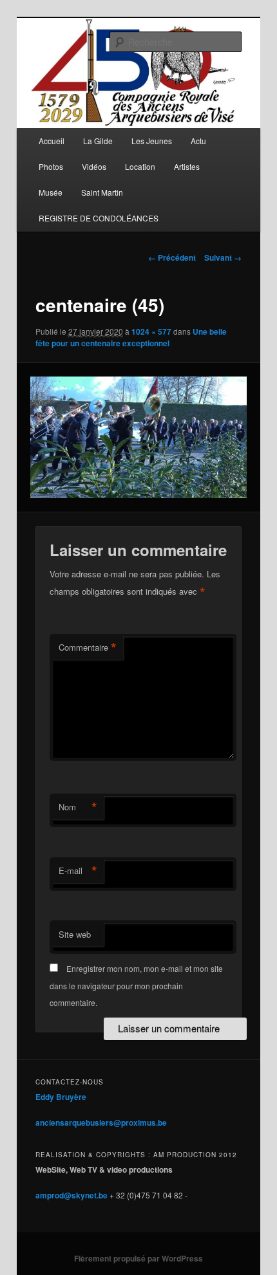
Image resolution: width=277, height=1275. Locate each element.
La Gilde (98, 140)
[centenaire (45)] (138, 437)
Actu (198, 140)
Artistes (187, 166)
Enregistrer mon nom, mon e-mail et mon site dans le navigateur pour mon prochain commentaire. (136, 985)
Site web (75, 934)
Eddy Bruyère (60, 1097)
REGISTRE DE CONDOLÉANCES (98, 217)
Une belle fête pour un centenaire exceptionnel (131, 337)
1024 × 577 (151, 331)
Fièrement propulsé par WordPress (138, 1258)
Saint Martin (102, 192)
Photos (51, 166)
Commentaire (88, 647)
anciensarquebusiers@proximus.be (101, 1122)
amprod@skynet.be (71, 1195)
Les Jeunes (151, 140)
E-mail (78, 871)
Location (140, 166)
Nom (78, 807)
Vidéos (94, 166)
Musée (50, 192)
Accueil (51, 140)
